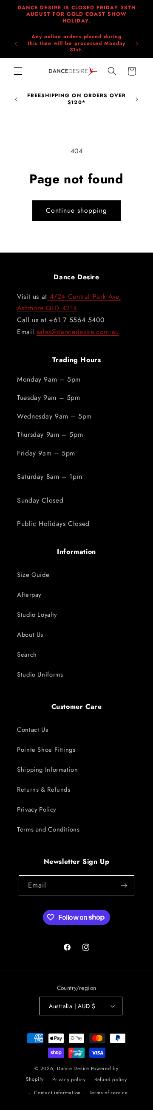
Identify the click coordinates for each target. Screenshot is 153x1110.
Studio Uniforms (40, 674)
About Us (30, 634)
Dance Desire (73, 1068)
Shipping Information (47, 769)
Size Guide (33, 574)
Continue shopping (77, 210)
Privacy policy (68, 1079)
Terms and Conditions (48, 829)
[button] (18, 71)
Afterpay (29, 594)
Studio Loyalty (37, 614)
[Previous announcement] (16, 43)
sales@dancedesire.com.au (78, 332)
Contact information (57, 1092)
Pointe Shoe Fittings (46, 749)
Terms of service (109, 1092)
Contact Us (32, 729)
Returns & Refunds (44, 789)
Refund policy (110, 1079)
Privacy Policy (36, 809)
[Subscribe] (124, 885)
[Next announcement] (137, 43)
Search (27, 654)
